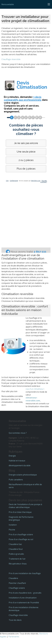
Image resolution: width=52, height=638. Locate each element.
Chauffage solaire (17, 588)
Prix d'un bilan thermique (20, 512)
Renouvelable (7, 4)
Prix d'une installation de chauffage (25, 573)
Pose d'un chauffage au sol (21, 539)
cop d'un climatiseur (35, 389)
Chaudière (13, 578)
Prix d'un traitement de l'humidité (24, 602)
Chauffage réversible (10, 59)
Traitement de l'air (17, 558)
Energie (12, 455)
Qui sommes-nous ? (18, 433)
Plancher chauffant (17, 583)
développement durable (19, 465)
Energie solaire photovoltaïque (23, 474)
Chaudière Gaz (15, 544)
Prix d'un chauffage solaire (21, 534)
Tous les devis (15, 620)
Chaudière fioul (15, 549)
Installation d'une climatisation (23, 597)
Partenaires (13, 636)
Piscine (12, 529)
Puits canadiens (16, 479)
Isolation (13, 524)
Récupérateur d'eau (18, 563)
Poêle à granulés (16, 554)
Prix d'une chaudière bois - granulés (25, 592)
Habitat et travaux (17, 460)
